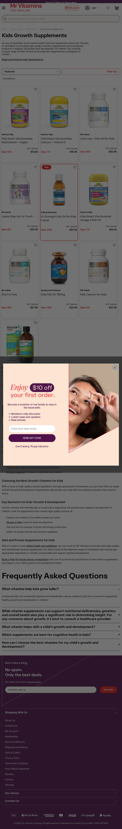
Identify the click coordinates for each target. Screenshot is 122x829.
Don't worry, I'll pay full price (32, 446)
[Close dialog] (115, 367)
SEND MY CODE (32, 438)
